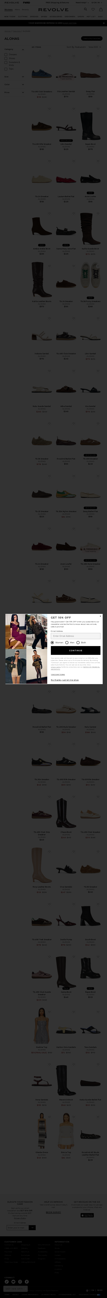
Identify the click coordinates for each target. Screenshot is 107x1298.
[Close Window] (100, 616)
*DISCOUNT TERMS (58, 674)
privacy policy (56, 667)
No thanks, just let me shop (65, 680)
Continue (75, 650)
